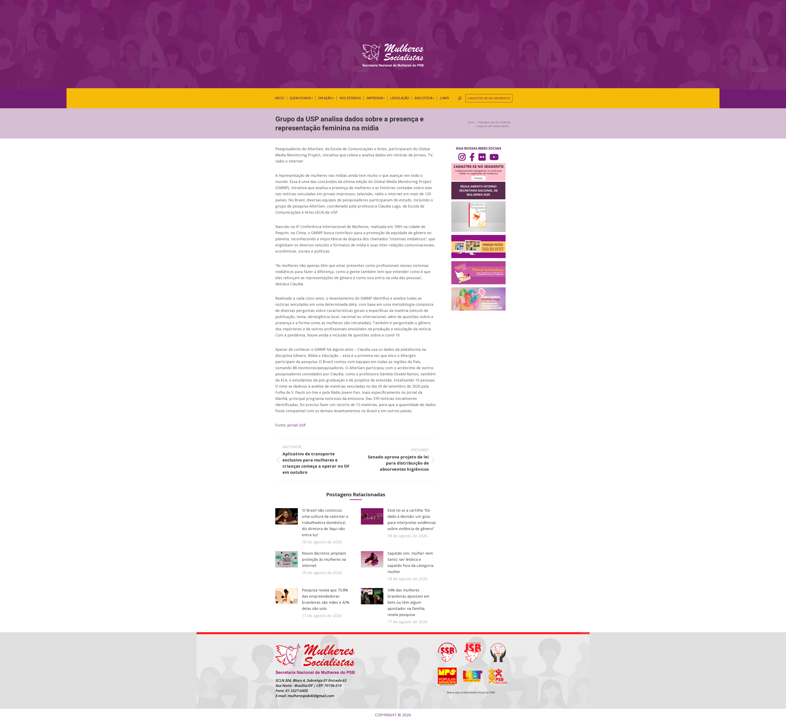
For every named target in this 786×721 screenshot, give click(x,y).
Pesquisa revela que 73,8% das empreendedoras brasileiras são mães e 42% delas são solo (325, 599)
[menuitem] (279, 98)
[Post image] (286, 516)
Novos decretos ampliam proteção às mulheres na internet (324, 559)
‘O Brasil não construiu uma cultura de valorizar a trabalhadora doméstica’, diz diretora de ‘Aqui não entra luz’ (325, 522)
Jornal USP (296, 425)
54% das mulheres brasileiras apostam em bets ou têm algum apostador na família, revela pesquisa (408, 602)
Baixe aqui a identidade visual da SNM (471, 692)
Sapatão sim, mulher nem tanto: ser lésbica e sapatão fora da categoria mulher (410, 562)
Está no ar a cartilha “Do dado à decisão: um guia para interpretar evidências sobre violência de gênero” (411, 519)
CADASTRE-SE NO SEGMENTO (489, 98)
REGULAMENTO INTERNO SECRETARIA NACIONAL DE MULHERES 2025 (478, 190)
